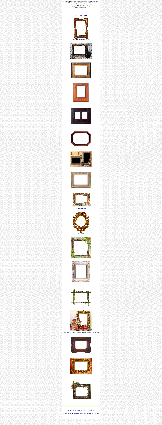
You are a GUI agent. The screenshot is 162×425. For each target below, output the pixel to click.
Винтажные (75, 413)
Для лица (97, 412)
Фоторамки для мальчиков (75, 410)
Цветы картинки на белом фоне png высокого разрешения (86, 410)
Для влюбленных (75, 412)
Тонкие (67, 412)
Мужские (66, 413)
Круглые (78, 413)
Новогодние (79, 412)
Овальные (86, 412)
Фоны (82, 414)
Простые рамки (81, 413)
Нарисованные (71, 412)
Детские (90, 413)
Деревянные (93, 412)
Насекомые (80, 414)
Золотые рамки (83, 412)
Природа (68, 413)
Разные (95, 413)
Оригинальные (72, 413)
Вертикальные (90, 412)
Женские (88, 413)
